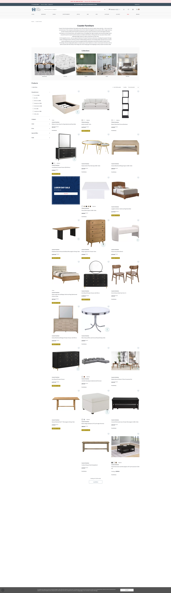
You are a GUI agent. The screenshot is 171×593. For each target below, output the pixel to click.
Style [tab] (33, 137)
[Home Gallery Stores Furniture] (36, 9)
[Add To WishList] (79, 91)
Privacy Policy (80, 590)
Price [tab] (33, 128)
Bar (88, 14)
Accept (127, 590)
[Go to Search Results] (105, 9)
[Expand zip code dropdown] (120, 9)
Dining (54, 14)
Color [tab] (33, 124)
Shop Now (66, 193)
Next (134, 66)
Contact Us (137, 4)
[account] (124, 9)
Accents (118, 14)
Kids (97, 14)
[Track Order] (133, 9)
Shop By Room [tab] (35, 92)
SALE (128, 14)
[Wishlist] (128, 9)
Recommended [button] (131, 87)
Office (78, 14)
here (96, 590)
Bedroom (43, 14)
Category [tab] (34, 119)
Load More (95, 482)
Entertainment (66, 14)
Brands (137, 14)
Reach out (56, 452)
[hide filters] (35, 87)
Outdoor (107, 14)
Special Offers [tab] (35, 133)
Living (33, 14)
